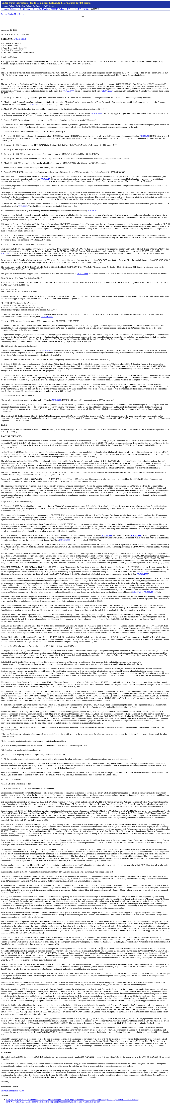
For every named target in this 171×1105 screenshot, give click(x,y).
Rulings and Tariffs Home (20, 9)
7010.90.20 (144, 136)
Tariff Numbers (50, 6)
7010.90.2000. (106, 91)
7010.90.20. (23, 206)
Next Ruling (19, 14)
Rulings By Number (17, 6)
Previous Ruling (7, 14)
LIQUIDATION (20, 39)
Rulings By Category (34, 6)
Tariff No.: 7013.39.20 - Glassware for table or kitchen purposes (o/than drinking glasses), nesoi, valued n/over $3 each (53, 1102)
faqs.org (5, 6)
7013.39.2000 (68, 91)
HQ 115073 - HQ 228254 (77, 9)
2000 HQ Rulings (58, 9)
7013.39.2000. (96, 113)
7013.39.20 (45, 179)
